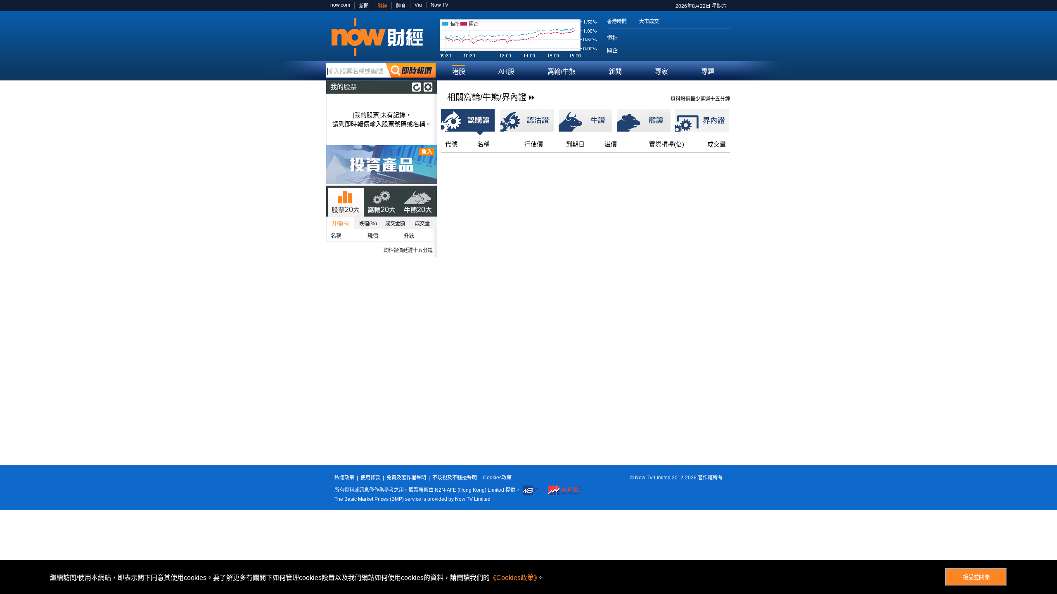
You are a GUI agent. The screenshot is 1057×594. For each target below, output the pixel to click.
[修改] (428, 87)
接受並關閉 (976, 577)
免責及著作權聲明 (406, 478)
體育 (401, 6)
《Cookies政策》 (513, 577)
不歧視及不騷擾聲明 (454, 478)
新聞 (364, 6)
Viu (418, 5)
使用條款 (370, 478)
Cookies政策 (497, 478)
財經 (382, 6)
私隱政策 (344, 478)
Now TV (439, 5)
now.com (340, 5)
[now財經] (381, 37)
